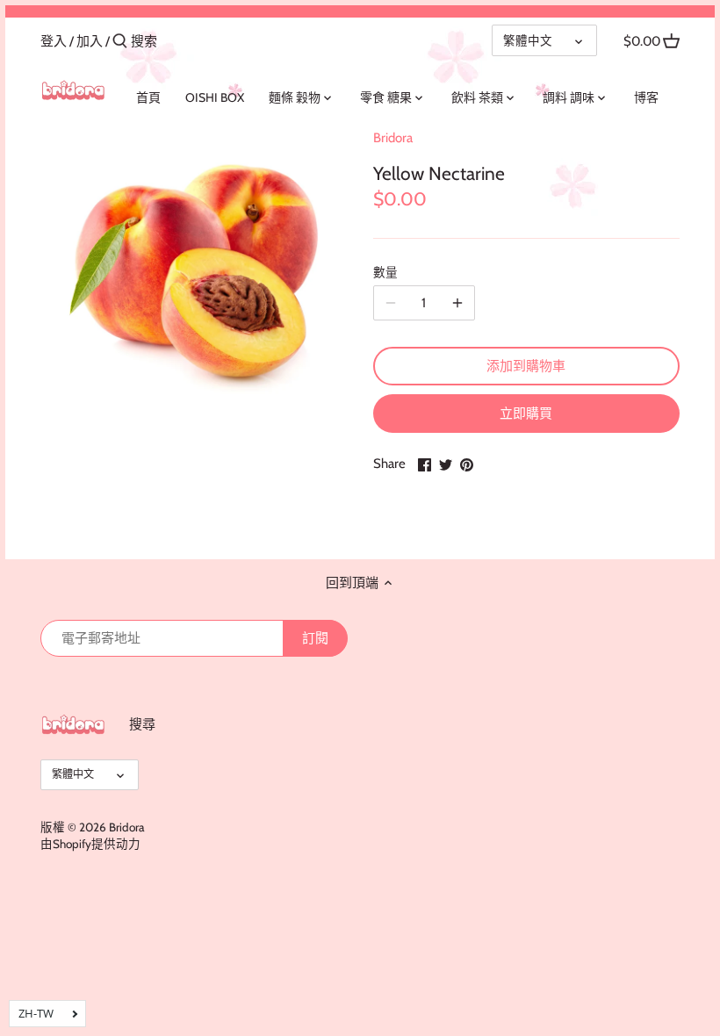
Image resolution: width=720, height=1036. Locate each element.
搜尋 (142, 724)
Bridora (393, 138)
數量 (385, 272)
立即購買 (526, 413)
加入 (89, 41)
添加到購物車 (525, 366)
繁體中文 (527, 40)
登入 (53, 41)
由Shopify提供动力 (90, 844)
